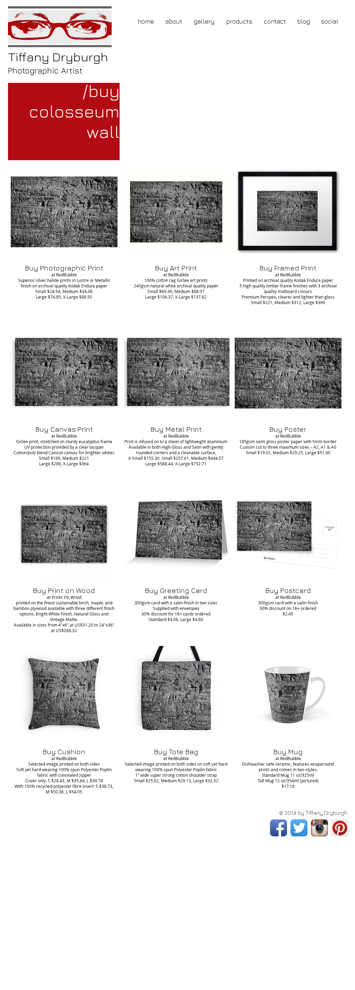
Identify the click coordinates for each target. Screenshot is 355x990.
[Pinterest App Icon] (339, 827)
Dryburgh (58, 56)
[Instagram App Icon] (319, 827)
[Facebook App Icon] (278, 827)
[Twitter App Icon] (299, 827)
